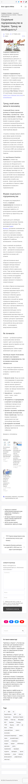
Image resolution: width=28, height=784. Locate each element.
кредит (13, 743)
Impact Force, (7, 95)
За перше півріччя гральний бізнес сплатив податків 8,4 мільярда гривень (13, 518)
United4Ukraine (7, 97)
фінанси (21, 754)
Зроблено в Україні (18, 717)
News (6, 36)
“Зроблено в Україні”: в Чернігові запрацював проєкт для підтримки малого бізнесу (13, 662)
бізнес (11, 727)
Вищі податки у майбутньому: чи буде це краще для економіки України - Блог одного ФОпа (13, 692)
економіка (8, 496)
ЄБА (9, 711)
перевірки (16, 748)
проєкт (21, 751)
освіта (13, 746)
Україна (12, 725)
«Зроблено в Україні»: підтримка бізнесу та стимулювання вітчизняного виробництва (14, 650)
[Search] (23, 631)
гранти (17, 730)
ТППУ (5, 725)
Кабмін (6, 719)
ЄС (13, 711)
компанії (14, 496)
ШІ (22, 725)
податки (6, 751)
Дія (20, 714)
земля (20, 735)
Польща (18, 722)
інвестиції (7, 759)
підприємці (7, 754)
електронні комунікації (10, 735)
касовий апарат (14, 738)
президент (14, 751)
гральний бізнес (8, 730)
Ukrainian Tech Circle (17, 95)
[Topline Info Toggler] (2, 2)
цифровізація (18, 756)
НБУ (5, 722)
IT (4, 711)
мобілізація (20, 743)
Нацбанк (11, 722)
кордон (6, 743)
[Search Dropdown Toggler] (21, 6)
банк (5, 727)
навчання (6, 746)
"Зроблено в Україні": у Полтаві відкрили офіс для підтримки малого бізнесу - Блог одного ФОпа (14, 644)
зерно (5, 738)
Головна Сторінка (6, 13)
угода (14, 754)
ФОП (17, 498)
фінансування (8, 756)
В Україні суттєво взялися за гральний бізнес (13, 672)
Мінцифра (21, 719)
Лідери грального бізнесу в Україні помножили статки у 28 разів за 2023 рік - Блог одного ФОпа (13, 668)
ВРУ (15, 714)
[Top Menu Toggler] (25, 6)
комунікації (15, 741)
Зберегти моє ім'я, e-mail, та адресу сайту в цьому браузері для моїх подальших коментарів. (13, 603)
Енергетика (7, 717)
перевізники (7, 748)
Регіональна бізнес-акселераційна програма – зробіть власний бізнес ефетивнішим (7, 452)
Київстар (13, 719)
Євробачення (8, 714)
